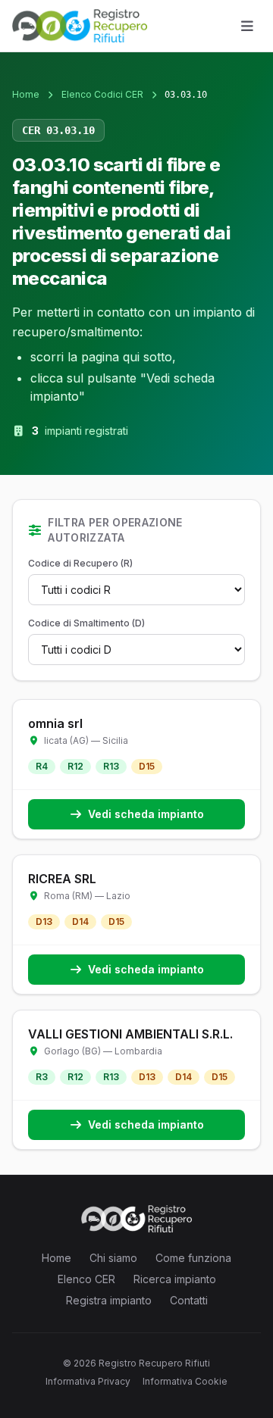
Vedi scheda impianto (146, 813)
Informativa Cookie (185, 1381)
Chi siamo (113, 1257)
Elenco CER (86, 1279)
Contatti (189, 1300)
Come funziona (193, 1257)
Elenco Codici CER (102, 94)
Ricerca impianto (174, 1279)
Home (25, 94)
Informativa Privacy (88, 1381)
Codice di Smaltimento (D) (86, 623)
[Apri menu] (247, 25)
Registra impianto (109, 1300)
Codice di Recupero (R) (80, 563)
